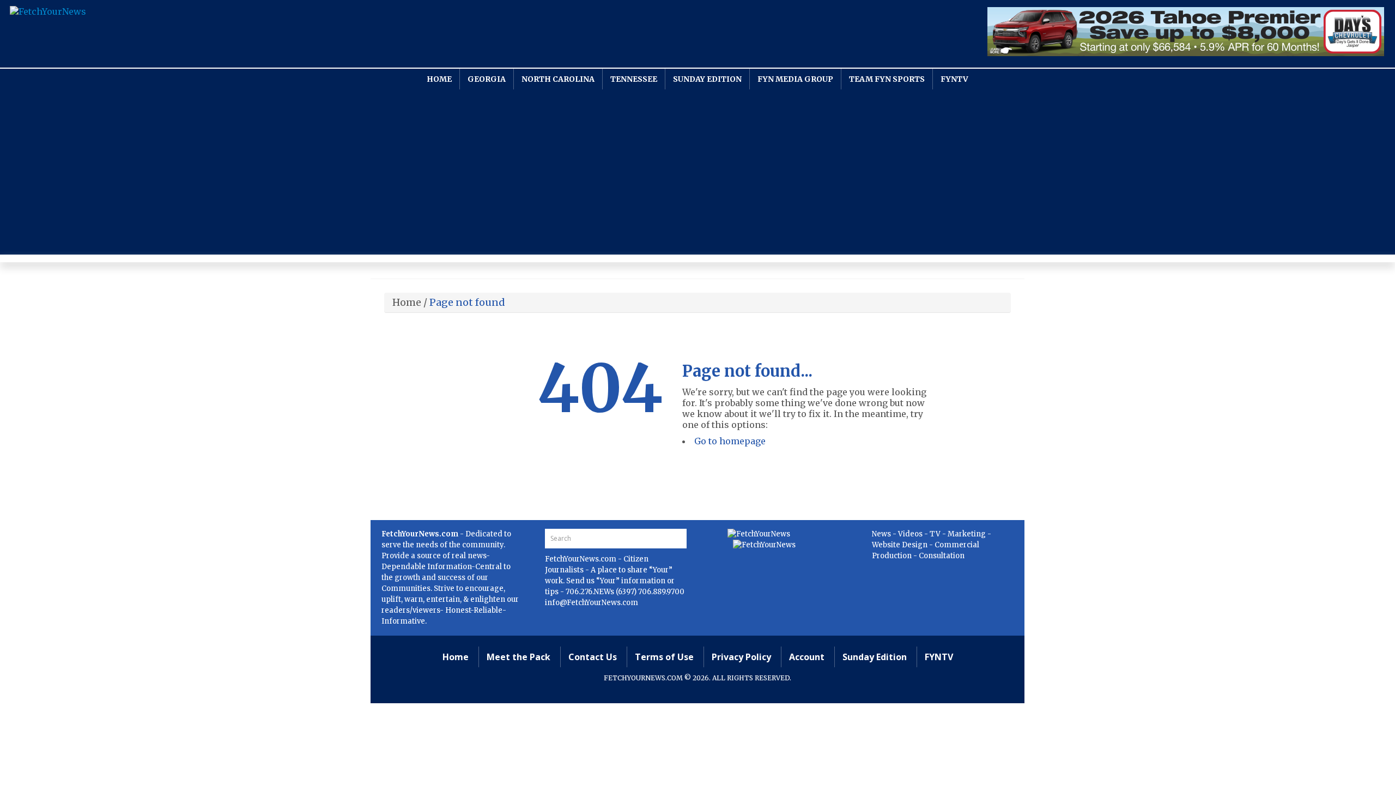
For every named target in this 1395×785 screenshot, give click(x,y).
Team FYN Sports (887, 79)
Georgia (487, 79)
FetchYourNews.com (581, 559)
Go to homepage (730, 441)
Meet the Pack (518, 657)
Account (806, 657)
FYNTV (954, 79)
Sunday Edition (707, 79)
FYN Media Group (795, 79)
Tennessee (633, 79)
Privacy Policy (741, 657)
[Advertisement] (697, 171)
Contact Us (592, 657)
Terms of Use (664, 657)
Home (439, 79)
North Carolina (558, 79)
